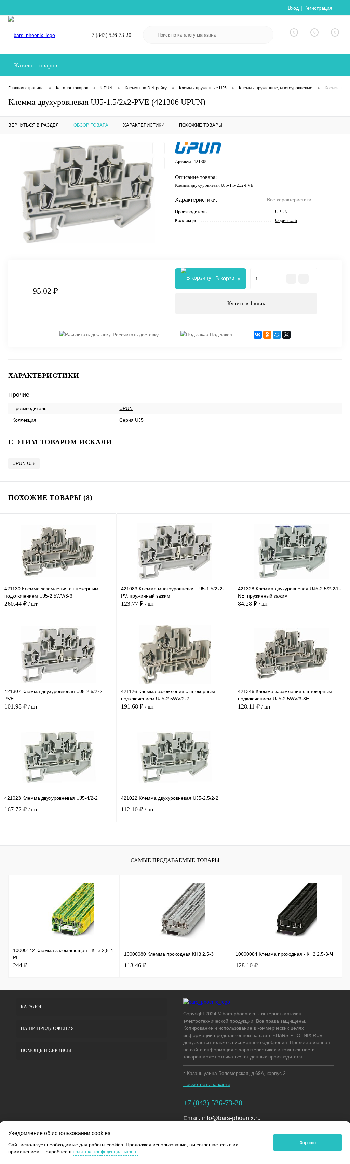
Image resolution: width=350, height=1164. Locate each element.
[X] (286, 335)
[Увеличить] (87, 192)
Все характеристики (289, 199)
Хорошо (307, 1142)
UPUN (281, 211)
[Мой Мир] (277, 335)
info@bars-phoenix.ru (231, 1117)
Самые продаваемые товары (175, 860)
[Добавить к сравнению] (158, 163)
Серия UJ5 (286, 220)
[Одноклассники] (267, 335)
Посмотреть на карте (206, 1084)
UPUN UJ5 (24, 463)
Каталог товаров (34, 65)
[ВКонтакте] (258, 335)
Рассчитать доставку (136, 334)
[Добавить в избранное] (158, 148)
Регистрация (318, 8)
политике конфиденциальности (105, 1151)
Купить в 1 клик (246, 303)
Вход (293, 8)
